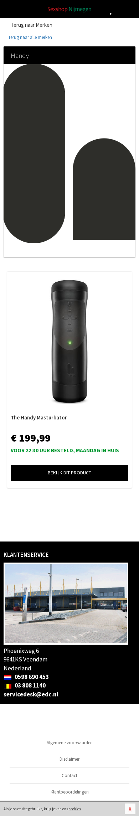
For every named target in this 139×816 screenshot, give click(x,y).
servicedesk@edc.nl (31, 694)
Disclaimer (69, 759)
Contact (69, 775)
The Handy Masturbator (39, 417)
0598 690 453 (31, 677)
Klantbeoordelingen (70, 792)
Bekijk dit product (69, 472)
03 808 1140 (30, 685)
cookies (75, 808)
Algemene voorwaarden (70, 743)
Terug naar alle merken (29, 37)
